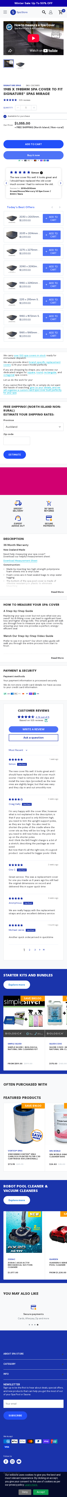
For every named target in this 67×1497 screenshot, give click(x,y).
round (39, 372)
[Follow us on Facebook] (5, 1461)
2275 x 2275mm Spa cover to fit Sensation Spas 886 (30, 249)
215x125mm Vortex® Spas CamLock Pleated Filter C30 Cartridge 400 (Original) (24, 1156)
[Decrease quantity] (17, 107)
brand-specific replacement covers (31, 363)
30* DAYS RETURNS (49, 509)
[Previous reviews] (6, 183)
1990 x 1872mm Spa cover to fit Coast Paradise (30, 315)
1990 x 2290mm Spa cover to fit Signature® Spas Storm (30, 282)
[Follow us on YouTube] (18, 1461)
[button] (33, 183)
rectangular (50, 372)
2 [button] (29, 949)
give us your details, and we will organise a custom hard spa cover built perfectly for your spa (32, 390)
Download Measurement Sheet (20, 560)
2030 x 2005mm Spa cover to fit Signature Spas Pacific (30, 216)
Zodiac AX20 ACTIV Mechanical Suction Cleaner (20, 1265)
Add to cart (33, 144)
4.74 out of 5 (42, 717)
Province (8, 420)
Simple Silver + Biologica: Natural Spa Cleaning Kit (23, 1048)
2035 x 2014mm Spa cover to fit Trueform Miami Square (30, 233)
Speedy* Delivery (18, 509)
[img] (16, 759)
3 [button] (35, 949)
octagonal (8, 374)
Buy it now (33, 155)
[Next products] (60, 207)
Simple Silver (14, 1044)
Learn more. (31, 1484)
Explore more (17, 984)
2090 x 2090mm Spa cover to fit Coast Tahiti (30, 266)
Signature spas (12, 85)
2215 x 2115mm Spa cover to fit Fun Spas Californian (30, 299)
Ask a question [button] (33, 737)
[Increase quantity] (34, 107)
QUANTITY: (8, 107)
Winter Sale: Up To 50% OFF (33, 3)
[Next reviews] (60, 183)
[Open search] (44, 12)
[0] (61, 12)
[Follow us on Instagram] (12, 1461)
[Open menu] (5, 12)
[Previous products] (52, 207)
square (31, 372)
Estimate (15, 454)
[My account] (50, 12)
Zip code (8, 434)
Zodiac (11, 1259)
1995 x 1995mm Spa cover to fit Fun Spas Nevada (30, 332)
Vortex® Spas (15, 1151)
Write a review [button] (33, 729)
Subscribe (15, 1415)
